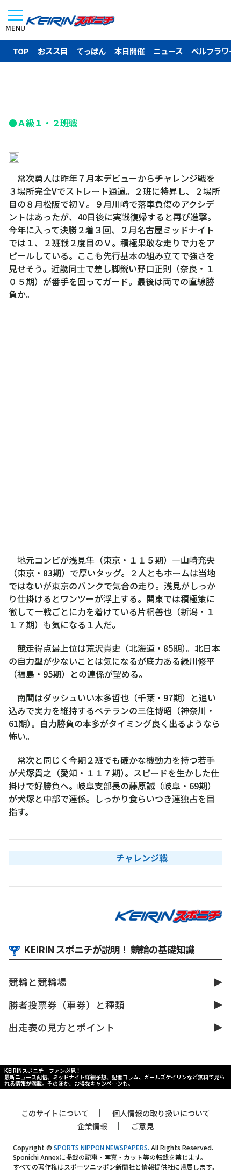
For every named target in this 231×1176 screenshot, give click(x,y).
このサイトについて (55, 1113)
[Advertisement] (115, 432)
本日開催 (129, 50)
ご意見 (142, 1126)
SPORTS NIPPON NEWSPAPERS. (101, 1147)
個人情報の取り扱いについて (161, 1113)
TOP (21, 50)
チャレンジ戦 (142, 857)
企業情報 (92, 1126)
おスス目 (53, 50)
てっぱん (91, 50)
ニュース (168, 50)
